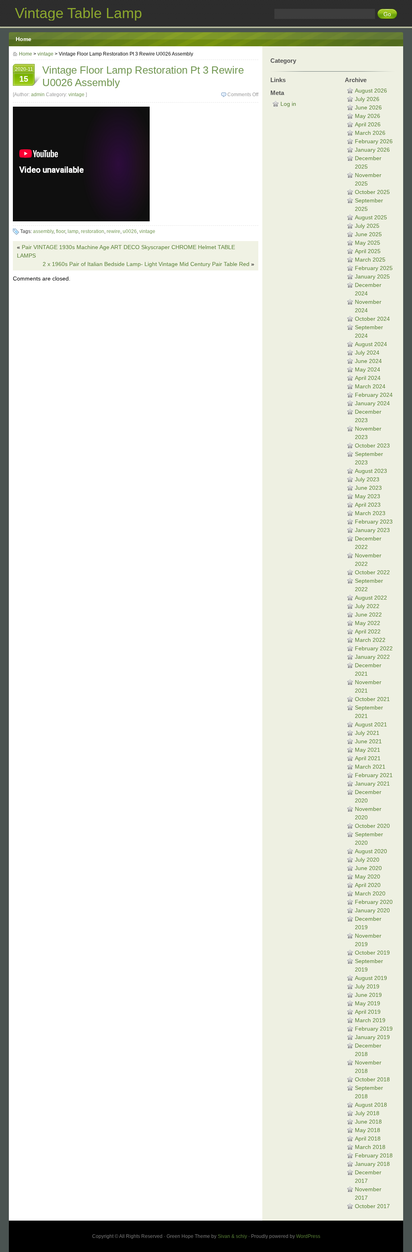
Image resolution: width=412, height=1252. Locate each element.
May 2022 (367, 623)
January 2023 (372, 530)
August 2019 (371, 978)
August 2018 (371, 1104)
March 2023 (370, 513)
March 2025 (370, 259)
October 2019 (372, 952)
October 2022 (372, 572)
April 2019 (368, 1012)
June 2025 (368, 234)
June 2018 (368, 1121)
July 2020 (367, 859)
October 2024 (372, 319)
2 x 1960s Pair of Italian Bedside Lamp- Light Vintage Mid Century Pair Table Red (146, 264)
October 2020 (372, 826)
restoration (92, 231)
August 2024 (371, 344)
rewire (113, 231)
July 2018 (367, 1113)
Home (23, 39)
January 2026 (372, 149)
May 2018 (367, 1130)
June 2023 (368, 488)
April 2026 (368, 124)
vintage (45, 54)
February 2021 (374, 775)
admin (38, 94)
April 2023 (368, 504)
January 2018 (372, 1164)
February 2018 (374, 1155)
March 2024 (370, 386)
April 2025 (368, 251)
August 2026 (371, 90)
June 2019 (368, 995)
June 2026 (368, 107)
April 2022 (368, 631)
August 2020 (371, 851)
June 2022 (368, 614)
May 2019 (367, 1003)
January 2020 (372, 910)
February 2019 (374, 1028)
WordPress (308, 1236)
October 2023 (372, 445)
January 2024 (372, 403)
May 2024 (367, 369)
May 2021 (367, 750)
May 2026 (367, 116)
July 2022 (367, 606)
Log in (288, 104)
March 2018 (370, 1147)
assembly (43, 231)
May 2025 (367, 242)
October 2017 (372, 1206)
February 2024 (374, 395)
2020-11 (24, 74)
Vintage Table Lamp (78, 13)
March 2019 (370, 1020)
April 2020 (368, 885)
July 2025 (367, 226)
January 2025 (372, 276)
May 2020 (367, 876)
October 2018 (372, 1079)
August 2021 (371, 724)
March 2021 (370, 766)
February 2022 (374, 648)
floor (60, 231)
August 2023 (371, 471)
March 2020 (370, 893)
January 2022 (372, 657)
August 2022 (371, 597)
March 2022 (370, 640)
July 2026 (367, 99)
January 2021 (372, 783)
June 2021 (368, 741)
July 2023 (367, 479)
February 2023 (374, 521)
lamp (73, 231)
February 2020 (374, 902)
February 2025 (374, 268)
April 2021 (368, 758)
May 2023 (367, 496)
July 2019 (367, 986)
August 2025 (371, 217)
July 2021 (367, 733)
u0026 (130, 231)
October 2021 (372, 699)
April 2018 (368, 1138)
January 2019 (372, 1037)
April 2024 (368, 378)
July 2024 (367, 352)
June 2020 (368, 868)
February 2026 (374, 141)
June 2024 (368, 361)
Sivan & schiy (232, 1236)
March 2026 (370, 133)
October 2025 (372, 192)
